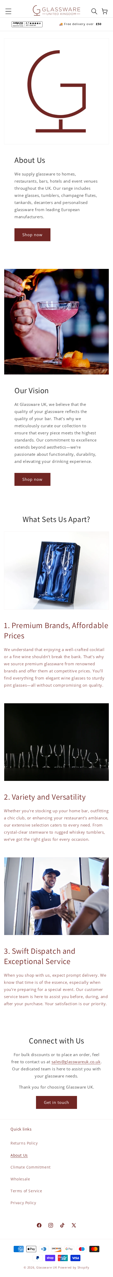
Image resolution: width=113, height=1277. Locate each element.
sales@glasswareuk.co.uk (76, 1061)
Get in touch (56, 1102)
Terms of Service (26, 1190)
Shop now (32, 234)
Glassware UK (46, 1267)
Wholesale (20, 1178)
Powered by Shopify (73, 1267)
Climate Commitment (31, 1167)
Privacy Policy (23, 1202)
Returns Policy (24, 1143)
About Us (19, 1155)
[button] (8, 11)
